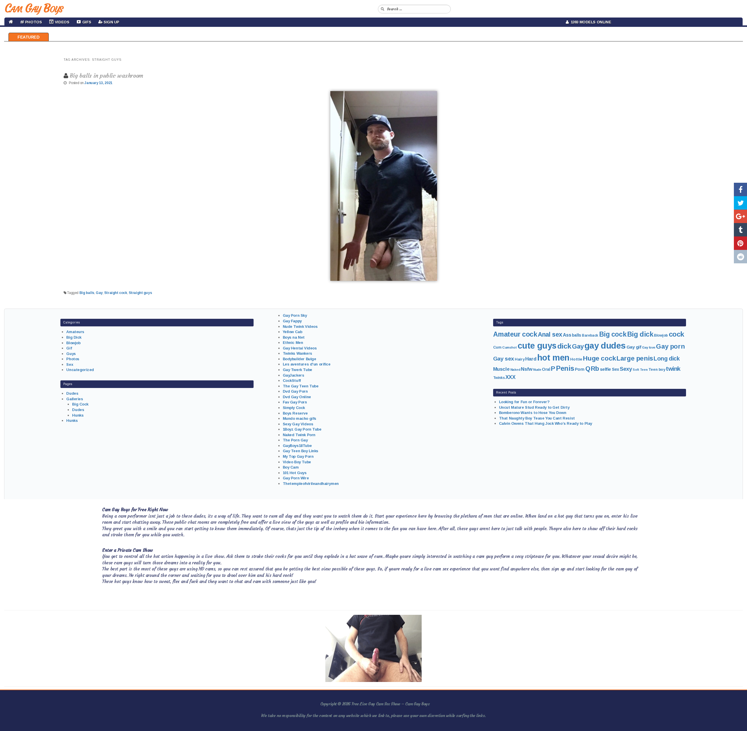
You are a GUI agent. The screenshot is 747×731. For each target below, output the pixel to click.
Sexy (626, 369)
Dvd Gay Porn (295, 391)
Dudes (72, 393)
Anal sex (550, 334)
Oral (546, 369)
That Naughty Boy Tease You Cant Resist (537, 418)
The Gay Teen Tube (301, 386)
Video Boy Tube (297, 462)
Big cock (612, 334)
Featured (29, 37)
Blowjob (73, 343)
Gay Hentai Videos (300, 348)
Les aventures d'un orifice (307, 364)
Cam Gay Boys (34, 8)
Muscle (501, 369)
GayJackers (293, 375)
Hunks (77, 415)
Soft (636, 369)
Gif (69, 348)
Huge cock (599, 358)
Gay (99, 293)
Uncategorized (80, 370)
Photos (72, 359)
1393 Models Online (590, 22)
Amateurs (75, 332)
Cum (497, 347)
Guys (71, 353)
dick (564, 346)
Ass (567, 335)
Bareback (590, 335)
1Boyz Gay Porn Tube (302, 429)
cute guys (537, 345)
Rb (595, 368)
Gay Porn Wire (296, 478)
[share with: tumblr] (740, 229)
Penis (565, 368)
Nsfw (526, 369)
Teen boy (656, 369)
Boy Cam (291, 467)
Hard (530, 359)
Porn (579, 369)
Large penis (635, 358)
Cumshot (509, 347)
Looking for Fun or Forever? (524, 402)
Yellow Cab (292, 332)
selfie (605, 369)
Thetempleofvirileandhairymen (311, 483)
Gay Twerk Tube (297, 370)
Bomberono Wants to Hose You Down (532, 412)
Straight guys (140, 293)
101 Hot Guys (295, 473)
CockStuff (292, 380)
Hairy (519, 359)
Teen (643, 369)
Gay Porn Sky (295, 315)
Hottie (576, 359)
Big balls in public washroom (106, 75)
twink (673, 368)
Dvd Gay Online (297, 397)
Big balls (86, 293)
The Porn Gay (295, 440)
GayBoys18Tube (297, 445)
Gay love (648, 347)
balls (576, 335)
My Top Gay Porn (298, 456)
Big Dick (73, 337)
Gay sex (503, 359)
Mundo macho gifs (299, 418)
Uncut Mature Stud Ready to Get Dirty (534, 407)
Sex (69, 364)
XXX (510, 377)
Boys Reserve (295, 413)
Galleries (74, 399)
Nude (537, 369)
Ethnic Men (293, 342)
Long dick (667, 358)
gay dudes (605, 345)
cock (676, 334)
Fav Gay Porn (295, 402)
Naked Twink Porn (299, 435)
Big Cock (80, 404)
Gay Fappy (292, 321)
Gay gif (633, 346)
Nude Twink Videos (300, 326)
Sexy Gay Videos (298, 424)
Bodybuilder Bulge (299, 359)
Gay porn (670, 346)
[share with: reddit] (740, 256)
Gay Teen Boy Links (300, 451)
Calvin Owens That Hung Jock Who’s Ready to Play (545, 423)
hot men (553, 357)
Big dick (640, 334)
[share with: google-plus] (740, 216)
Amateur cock (515, 334)
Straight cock (115, 293)
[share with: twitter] (740, 203)
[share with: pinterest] (740, 243)
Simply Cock (294, 407)
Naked (515, 369)
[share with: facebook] (740, 189)
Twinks (499, 378)
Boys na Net (294, 337)
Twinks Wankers (297, 353)
